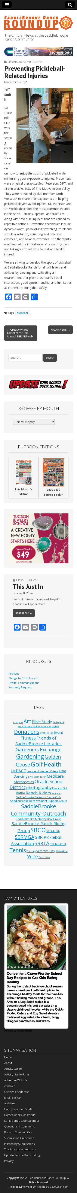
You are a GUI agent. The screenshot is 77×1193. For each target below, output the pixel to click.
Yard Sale (44, 857)
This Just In (28, 586)
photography (39, 787)
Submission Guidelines (19, 1138)
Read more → (23, 613)
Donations (26, 731)
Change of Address (16, 1092)
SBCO (38, 830)
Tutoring (31, 851)
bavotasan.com (59, 1187)
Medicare (55, 776)
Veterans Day (45, 851)
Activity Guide (13, 1069)
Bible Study (42, 721)
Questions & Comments (19, 1126)
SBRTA (42, 843)
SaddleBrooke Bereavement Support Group (38, 801)
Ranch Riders (38, 793)
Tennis (17, 850)
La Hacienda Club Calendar (21, 1121)
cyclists (55, 726)
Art (27, 721)
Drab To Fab (46, 732)
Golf (37, 764)
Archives (14, 674)
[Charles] (38, 51)
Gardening (30, 756)
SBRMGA (24, 837)
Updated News (26, 580)
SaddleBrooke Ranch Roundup (47, 1178)
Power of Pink (60, 788)
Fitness (28, 738)
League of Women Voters (42, 771)
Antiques (18, 722)
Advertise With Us (15, 1080)
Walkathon (62, 851)
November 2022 (30, 62)
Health (52, 764)
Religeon (56, 793)
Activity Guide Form (16, 1074)
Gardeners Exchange (38, 749)
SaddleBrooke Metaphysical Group (38, 819)
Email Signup (12, 1097)
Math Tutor (40, 776)
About (8, 1063)
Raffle (20, 793)
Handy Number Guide (18, 1109)
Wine (32, 856)
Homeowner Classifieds (19, 1115)
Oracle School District (37, 784)
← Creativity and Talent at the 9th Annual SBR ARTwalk (20, 333)
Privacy (9, 1161)
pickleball (22, 313)
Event (58, 732)
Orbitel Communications (24, 683)
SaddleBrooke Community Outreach (38, 809)
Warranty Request (20, 687)
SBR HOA (53, 831)
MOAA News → (60, 329)
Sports (13, 62)
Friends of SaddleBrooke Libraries (38, 740)
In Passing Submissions (19, 1144)
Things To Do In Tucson (23, 678)
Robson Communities (18, 1132)
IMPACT (18, 770)
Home (8, 1057)
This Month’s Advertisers (20, 1149)
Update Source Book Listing (22, 1155)
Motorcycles (24, 781)
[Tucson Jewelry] (38, 538)
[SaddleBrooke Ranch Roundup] (38, 20)
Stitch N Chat (58, 844)
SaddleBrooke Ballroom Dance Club (38, 797)
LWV (30, 776)
